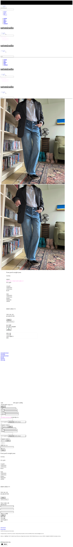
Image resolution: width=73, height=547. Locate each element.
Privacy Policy (3, 529)
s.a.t (4, 12)
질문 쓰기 (3, 406)
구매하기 (3, 450)
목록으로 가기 (4, 426)
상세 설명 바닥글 (4, 355)
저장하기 (10, 426)
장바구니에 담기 (4, 499)
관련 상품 (3, 360)
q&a (4, 22)
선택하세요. (9, 287)
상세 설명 (3, 354)
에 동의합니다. (10, 417)
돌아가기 (3, 440)
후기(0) (2, 357)
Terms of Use (3, 527)
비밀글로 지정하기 (5, 425)
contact (5, 14)
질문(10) (3, 358)
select (5, 13)
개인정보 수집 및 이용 (6, 417)
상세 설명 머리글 (4, 352)
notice (5, 11)
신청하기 (3, 515)
